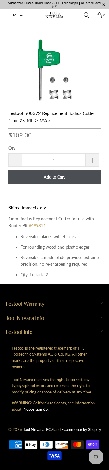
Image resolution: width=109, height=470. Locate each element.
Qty (11, 148)
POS (50, 429)
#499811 (37, 225)
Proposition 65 (35, 409)
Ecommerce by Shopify (81, 429)
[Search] (86, 15)
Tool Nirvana (33, 429)
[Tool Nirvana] (54, 15)
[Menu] (3, 15)
